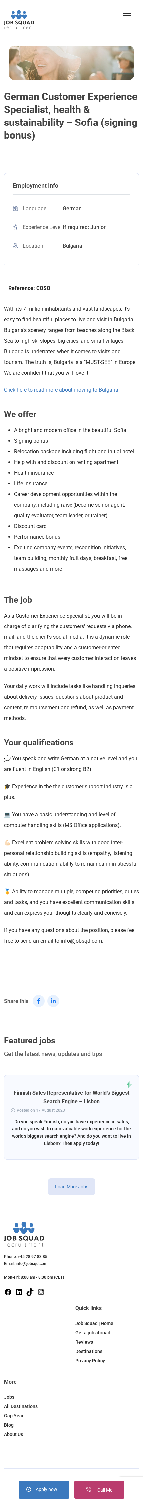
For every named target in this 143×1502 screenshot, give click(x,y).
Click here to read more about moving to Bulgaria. (62, 390)
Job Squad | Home (94, 1323)
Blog (9, 1425)
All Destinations (21, 1406)
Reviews (84, 1342)
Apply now (46, 1489)
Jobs (9, 1397)
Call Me (104, 1490)
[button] (127, 15)
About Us (13, 1434)
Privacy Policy (90, 1360)
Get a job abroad (92, 1332)
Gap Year (14, 1415)
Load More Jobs (71, 1186)
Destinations (88, 1351)
